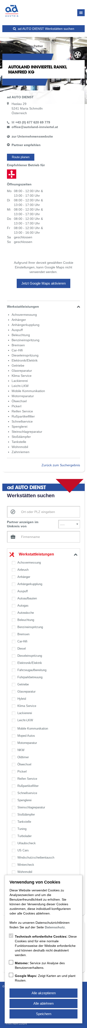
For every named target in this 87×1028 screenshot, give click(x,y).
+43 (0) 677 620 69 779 (32, 122)
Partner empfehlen (26, 145)
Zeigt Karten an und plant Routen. (45, 978)
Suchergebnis (22, 46)
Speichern (43, 1014)
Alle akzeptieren (44, 993)
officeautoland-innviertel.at (35, 127)
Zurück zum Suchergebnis (61, 465)
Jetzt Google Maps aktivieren (43, 283)
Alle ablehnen (43, 1003)
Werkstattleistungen (36, 554)
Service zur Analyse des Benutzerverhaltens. (40, 965)
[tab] (43, 306)
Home (6, 46)
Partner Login (16, 1023)
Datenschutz (55, 927)
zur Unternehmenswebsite (32, 136)
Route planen (20, 157)
